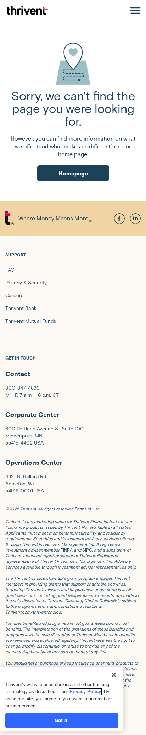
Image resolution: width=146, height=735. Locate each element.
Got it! (62, 720)
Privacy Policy (85, 691)
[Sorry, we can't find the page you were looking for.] (73, 63)
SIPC (87, 550)
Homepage (73, 173)
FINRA (67, 550)
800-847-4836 (22, 388)
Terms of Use (87, 508)
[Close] (114, 675)
